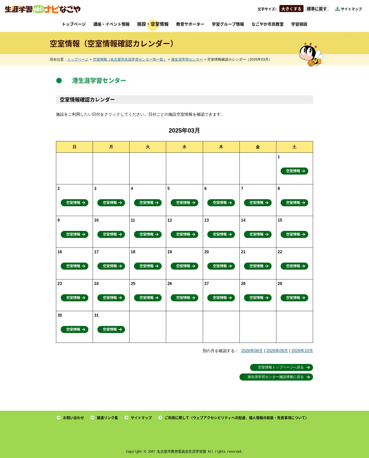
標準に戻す (317, 9)
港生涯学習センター (187, 59)
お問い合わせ (73, 417)
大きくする (291, 9)
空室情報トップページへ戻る (281, 367)
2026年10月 (302, 351)
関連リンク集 (107, 417)
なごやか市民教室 (268, 24)
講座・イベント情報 (111, 24)
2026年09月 (277, 351)
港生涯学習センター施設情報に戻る (276, 377)
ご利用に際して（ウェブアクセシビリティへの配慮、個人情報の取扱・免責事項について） (237, 417)
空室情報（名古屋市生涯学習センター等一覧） (130, 59)
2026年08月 (252, 351)
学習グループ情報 (228, 24)
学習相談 (299, 24)
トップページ (74, 24)
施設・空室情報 (153, 24)
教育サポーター (190, 24)
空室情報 (293, 171)
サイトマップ (351, 8)
